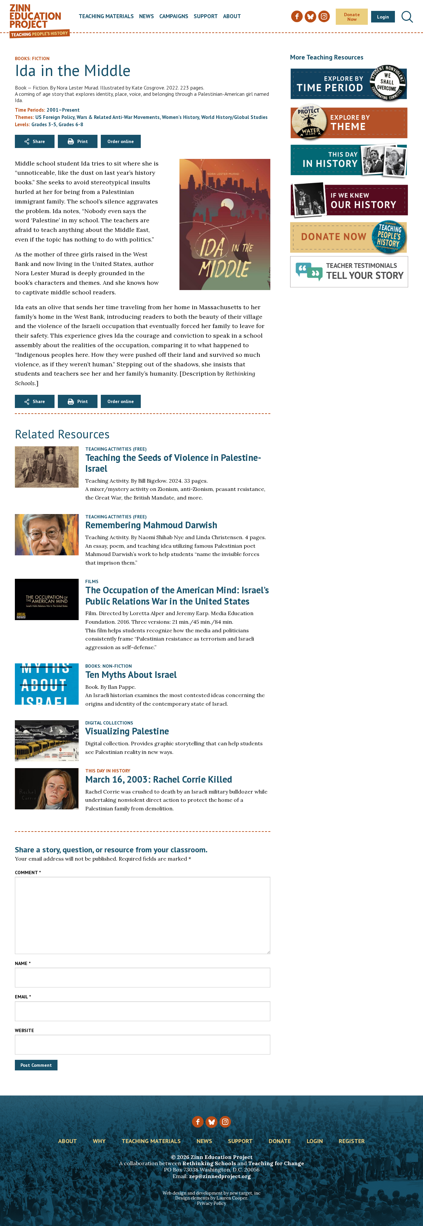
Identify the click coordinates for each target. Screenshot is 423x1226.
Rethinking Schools (209, 1163)
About (232, 17)
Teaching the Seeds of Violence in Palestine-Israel (173, 463)
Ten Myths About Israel (131, 674)
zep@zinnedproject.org (220, 1176)
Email (23, 997)
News (146, 17)
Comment (28, 872)
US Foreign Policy (54, 117)
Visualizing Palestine (127, 731)
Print (82, 141)
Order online (120, 141)
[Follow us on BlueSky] (211, 1122)
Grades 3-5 (43, 124)
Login (383, 17)
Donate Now (352, 17)
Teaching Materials (106, 17)
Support (206, 17)
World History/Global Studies (234, 117)
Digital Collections (109, 723)
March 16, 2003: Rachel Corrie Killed (158, 779)
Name (22, 963)
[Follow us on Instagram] (225, 1122)
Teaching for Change (276, 1163)
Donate (280, 1141)
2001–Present (63, 110)
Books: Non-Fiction (108, 666)
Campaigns (173, 17)
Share (39, 141)
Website (24, 1030)
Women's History (180, 117)
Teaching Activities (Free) (116, 449)
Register (352, 1141)
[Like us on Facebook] (198, 1122)
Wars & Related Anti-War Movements (118, 117)
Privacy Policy (211, 1203)
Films (91, 581)
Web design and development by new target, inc (211, 1193)
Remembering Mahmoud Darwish (151, 525)
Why (99, 1141)
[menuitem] (106, 17)
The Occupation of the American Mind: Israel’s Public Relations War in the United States (177, 595)
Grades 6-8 (70, 124)
